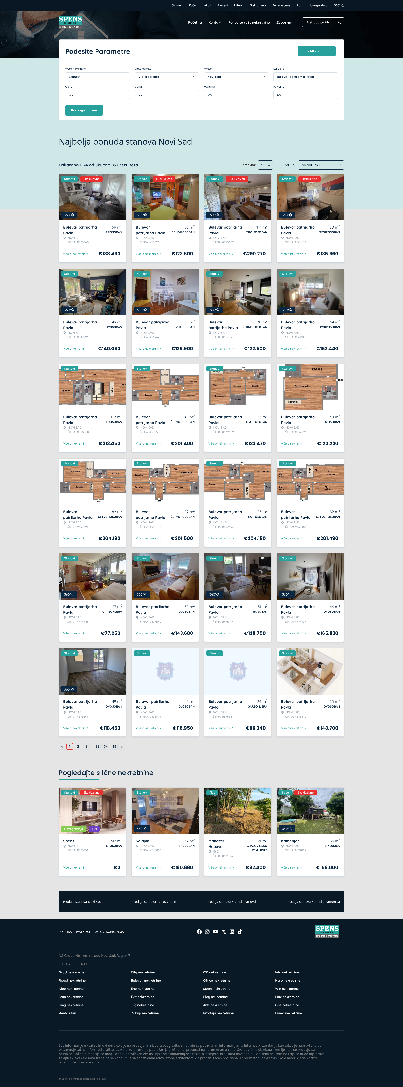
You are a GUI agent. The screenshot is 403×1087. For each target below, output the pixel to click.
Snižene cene (281, 5)
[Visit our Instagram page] (207, 931)
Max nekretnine (287, 997)
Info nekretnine (287, 972)
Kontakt (215, 22)
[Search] (339, 22)
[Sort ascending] (262, 165)
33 (97, 746)
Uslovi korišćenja (109, 932)
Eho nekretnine (142, 988)
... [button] (92, 746)
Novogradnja (318, 5)
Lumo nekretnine (288, 1013)
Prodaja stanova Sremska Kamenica (313, 901)
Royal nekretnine (72, 980)
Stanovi (176, 5)
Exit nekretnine (142, 997)
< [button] (62, 746)
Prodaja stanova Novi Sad (82, 901)
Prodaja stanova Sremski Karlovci (231, 901)
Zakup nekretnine (145, 1013)
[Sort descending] (269, 165)
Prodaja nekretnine (218, 1013)
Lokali (206, 5)
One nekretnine (287, 1005)
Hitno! (238, 5)
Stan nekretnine (71, 997)
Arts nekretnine (215, 1005)
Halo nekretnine (287, 980)
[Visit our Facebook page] (199, 931)
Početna (195, 22)
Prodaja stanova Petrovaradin (154, 901)
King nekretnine (71, 1005)
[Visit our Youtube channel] (215, 931)
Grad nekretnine (71, 972)
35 (114, 746)
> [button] (121, 746)
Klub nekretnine (71, 988)
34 (106, 746)
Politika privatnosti (75, 932)
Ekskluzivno (257, 5)
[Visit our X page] (223, 931)
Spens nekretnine (216, 988)
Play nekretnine (215, 997)
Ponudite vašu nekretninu (249, 22)
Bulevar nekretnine (146, 980)
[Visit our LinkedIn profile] (231, 931)
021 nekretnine (214, 972)
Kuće (192, 5)
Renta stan (67, 1013)
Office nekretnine (216, 980)
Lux (299, 5)
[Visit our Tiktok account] (240, 931)
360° (337, 5)
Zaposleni (284, 22)
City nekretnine (143, 972)
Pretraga (78, 110)
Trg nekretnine (142, 1005)
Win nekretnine (287, 988)
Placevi (223, 5)
